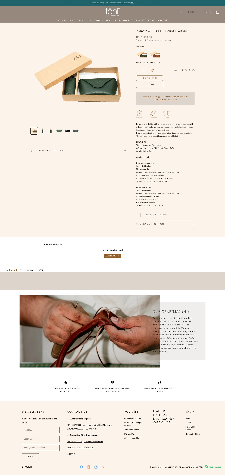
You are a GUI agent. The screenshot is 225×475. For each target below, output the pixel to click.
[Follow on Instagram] (88, 467)
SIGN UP (30, 456)
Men (108, 20)
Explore (62, 20)
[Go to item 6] (75, 131)
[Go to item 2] (42, 131)
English (191, 12)
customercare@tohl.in (92, 425)
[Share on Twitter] (186, 70)
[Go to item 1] (34, 131)
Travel (188, 422)
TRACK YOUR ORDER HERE (80, 448)
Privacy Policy (130, 434)
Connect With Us (131, 438)
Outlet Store (122, 20)
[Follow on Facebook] (81, 467)
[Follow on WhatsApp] (103, 467)
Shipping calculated (154, 40)
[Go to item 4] (59, 131)
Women (99, 20)
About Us (163, 20)
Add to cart (150, 78)
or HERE (71, 454)
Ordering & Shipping (132, 418)
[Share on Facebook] (183, 70)
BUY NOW (149, 85)
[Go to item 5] (67, 131)
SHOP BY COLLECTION (81, 20)
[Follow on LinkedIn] (96, 467)
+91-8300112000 (74, 425)
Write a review (112, 256)
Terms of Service (131, 430)
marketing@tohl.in (74, 441)
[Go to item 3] (50, 131)
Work (187, 418)
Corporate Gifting (144, 20)
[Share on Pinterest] (190, 70)
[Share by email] (193, 70)
